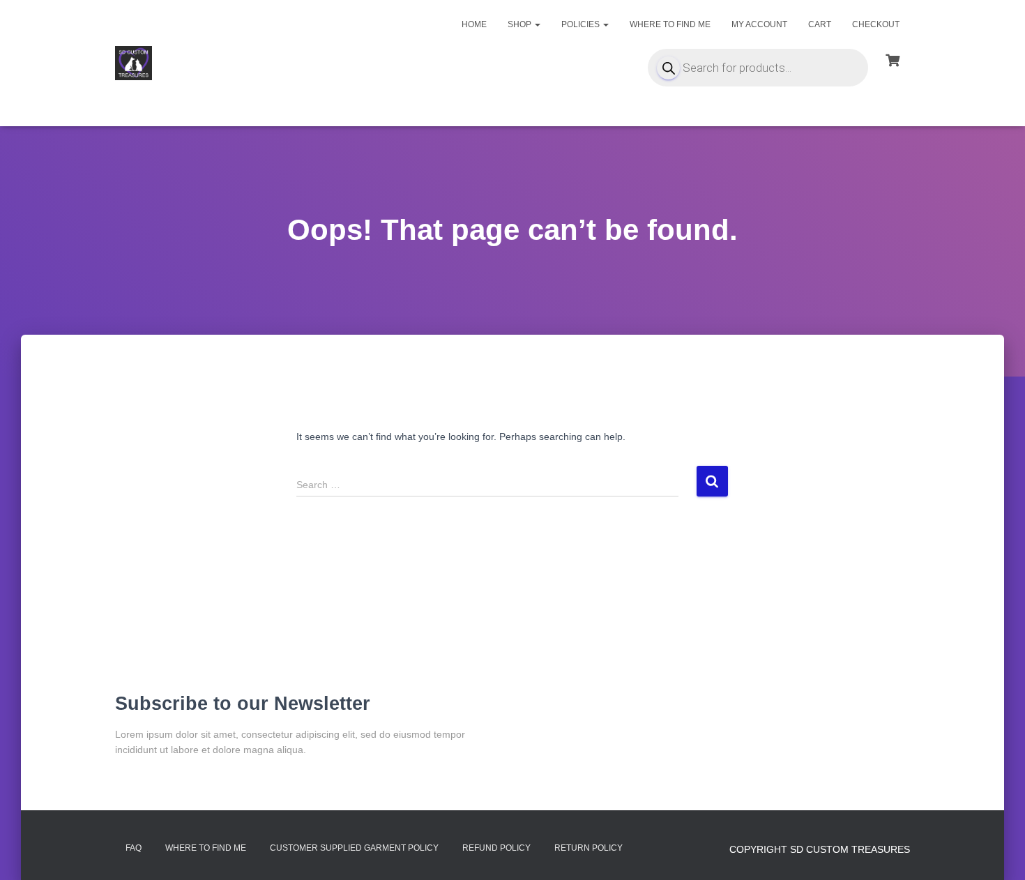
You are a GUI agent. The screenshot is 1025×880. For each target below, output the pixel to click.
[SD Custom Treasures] (133, 63)
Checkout (875, 24)
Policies (581, 24)
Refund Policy (496, 848)
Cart (819, 24)
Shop (520, 24)
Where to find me (670, 24)
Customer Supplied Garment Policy (354, 848)
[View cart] (892, 58)
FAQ (134, 848)
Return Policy (588, 848)
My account (759, 24)
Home (474, 24)
